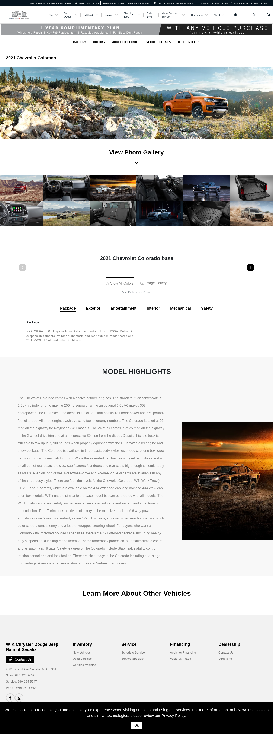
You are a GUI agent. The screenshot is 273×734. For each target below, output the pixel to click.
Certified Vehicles (84, 665)
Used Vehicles (82, 658)
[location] (155, 3)
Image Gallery (156, 283)
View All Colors (121, 283)
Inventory (82, 644)
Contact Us (23, 659)
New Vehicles (82, 652)
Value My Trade (180, 658)
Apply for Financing (183, 652)
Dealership (229, 644)
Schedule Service (133, 652)
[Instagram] (19, 697)
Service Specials (132, 658)
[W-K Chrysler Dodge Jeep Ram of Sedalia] (25, 14)
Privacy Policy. (173, 716)
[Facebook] (10, 697)
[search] (268, 15)
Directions (225, 658)
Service (128, 644)
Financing (180, 644)
